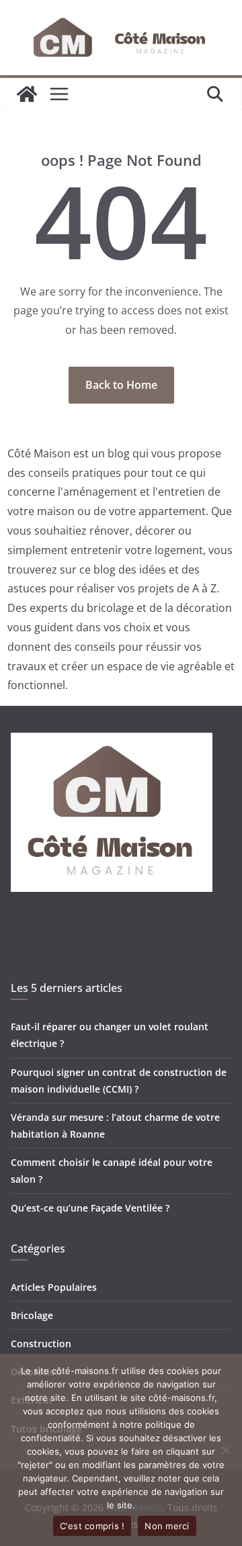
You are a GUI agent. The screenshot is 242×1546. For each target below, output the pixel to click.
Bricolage (32, 1315)
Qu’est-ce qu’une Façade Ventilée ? (90, 1207)
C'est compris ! (92, 1525)
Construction (41, 1343)
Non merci (167, 1525)
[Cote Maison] (27, 94)
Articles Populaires (54, 1287)
